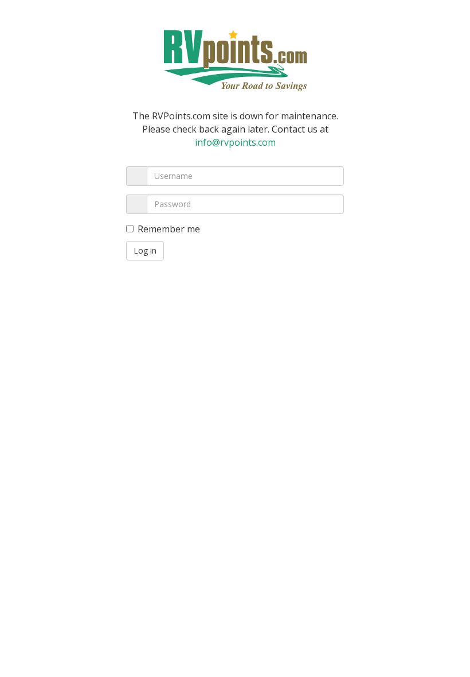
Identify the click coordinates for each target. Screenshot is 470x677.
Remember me (169, 229)
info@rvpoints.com (235, 142)
